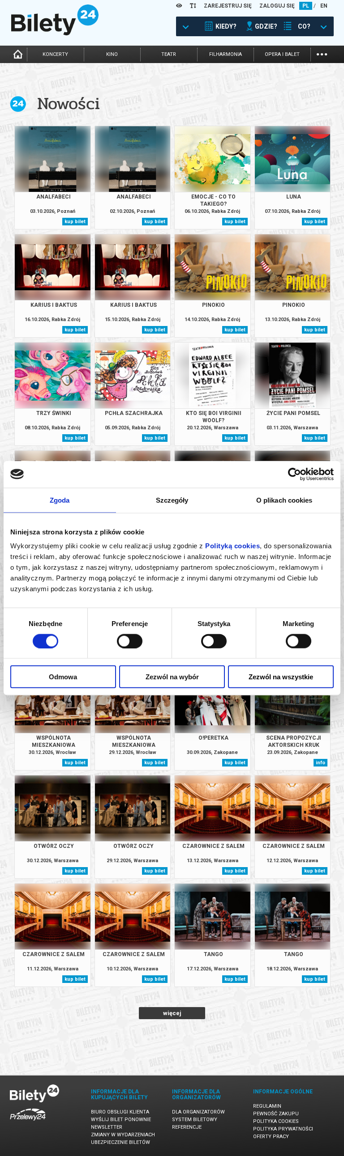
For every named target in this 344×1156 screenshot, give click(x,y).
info (320, 763)
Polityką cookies (232, 546)
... (322, 53)
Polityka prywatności (283, 1129)
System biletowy (194, 1119)
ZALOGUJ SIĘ (277, 6)
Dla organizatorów (198, 1112)
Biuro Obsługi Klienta (120, 1112)
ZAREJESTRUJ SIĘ (228, 6)
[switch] (129, 641)
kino (112, 54)
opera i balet (282, 54)
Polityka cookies (276, 1121)
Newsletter (106, 1127)
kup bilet (75, 221)
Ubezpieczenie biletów (120, 1142)
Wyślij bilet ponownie (121, 1119)
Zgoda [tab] (60, 500)
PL (305, 6)
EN (323, 6)
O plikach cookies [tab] (284, 500)
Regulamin (267, 1106)
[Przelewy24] (28, 1122)
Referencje (187, 1127)
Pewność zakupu (276, 1114)
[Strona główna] (55, 33)
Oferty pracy (271, 1136)
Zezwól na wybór (172, 677)
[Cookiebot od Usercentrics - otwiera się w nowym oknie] (294, 474)
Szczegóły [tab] (172, 500)
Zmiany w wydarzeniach (123, 1135)
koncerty (55, 54)
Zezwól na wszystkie (281, 677)
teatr (168, 54)
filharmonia (225, 54)
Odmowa (63, 677)
